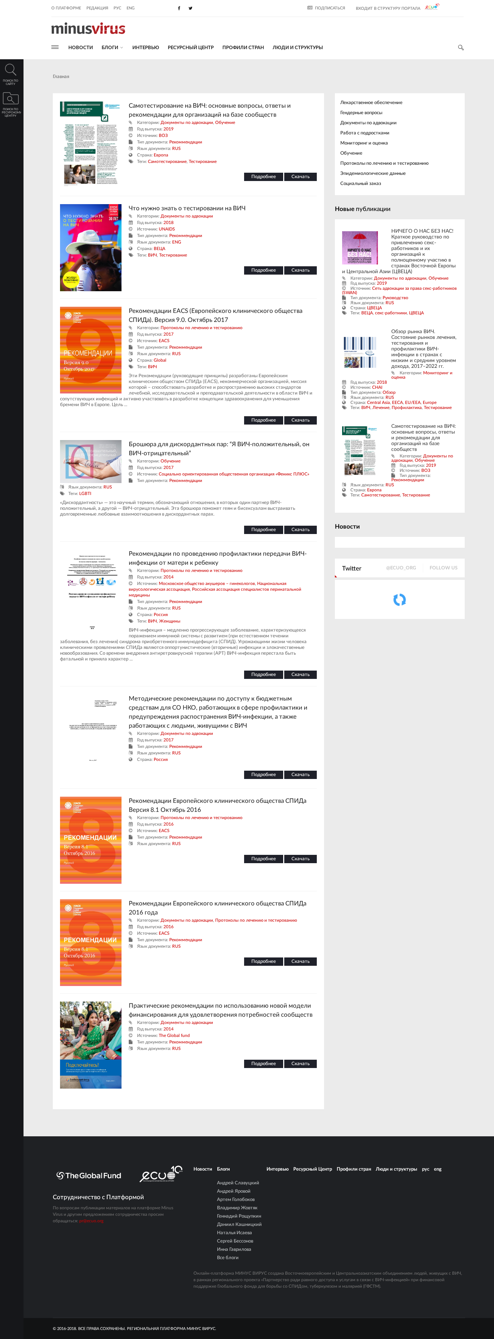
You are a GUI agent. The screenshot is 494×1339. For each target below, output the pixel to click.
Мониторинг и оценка (364, 143)
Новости (80, 48)
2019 (168, 129)
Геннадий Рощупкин (239, 1216)
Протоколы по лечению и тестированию (201, 328)
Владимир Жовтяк (237, 1208)
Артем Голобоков (236, 1199)
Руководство (395, 298)
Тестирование (203, 161)
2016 (168, 824)
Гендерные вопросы (361, 113)
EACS (164, 341)
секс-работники (391, 313)
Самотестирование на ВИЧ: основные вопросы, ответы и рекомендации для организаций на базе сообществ (423, 438)
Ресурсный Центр (191, 48)
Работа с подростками (364, 133)
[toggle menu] (55, 47)
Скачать (300, 177)
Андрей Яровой (234, 1191)
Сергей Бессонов (235, 1241)
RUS (176, 148)
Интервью (145, 48)
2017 (168, 334)
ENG (176, 242)
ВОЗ (163, 135)
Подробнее (263, 177)
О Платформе (66, 8)
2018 (168, 222)
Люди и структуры (298, 48)
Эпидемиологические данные (373, 173)
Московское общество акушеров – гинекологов (207, 583)
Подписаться (330, 8)
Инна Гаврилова (234, 1249)
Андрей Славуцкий (238, 1183)
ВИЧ (152, 255)
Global (160, 360)
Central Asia (378, 402)
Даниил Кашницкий (239, 1224)
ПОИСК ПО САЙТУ (10, 82)
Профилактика (407, 407)
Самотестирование (167, 161)
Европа (161, 155)
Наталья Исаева (234, 1233)
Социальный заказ (360, 183)
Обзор (389, 392)
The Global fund (174, 1035)
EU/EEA (413, 402)
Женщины (169, 621)
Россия (161, 614)
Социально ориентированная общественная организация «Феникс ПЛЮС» (234, 474)
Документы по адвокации (187, 122)
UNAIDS (167, 229)
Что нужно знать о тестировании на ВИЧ (187, 208)
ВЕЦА (159, 248)
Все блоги (228, 1258)
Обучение (225, 122)
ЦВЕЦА (374, 308)
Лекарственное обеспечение (371, 102)
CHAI (377, 387)
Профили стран (243, 48)
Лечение (380, 407)
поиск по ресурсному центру (11, 112)
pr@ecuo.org (91, 1221)
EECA (397, 402)
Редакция (97, 8)
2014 (168, 577)
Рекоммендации (185, 142)
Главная (61, 76)
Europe (429, 402)
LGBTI (85, 493)
